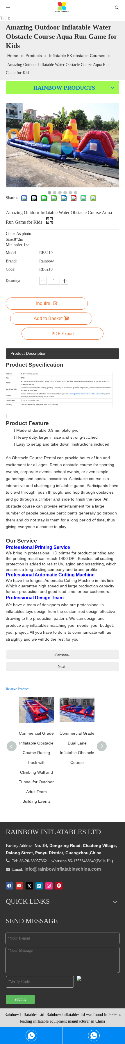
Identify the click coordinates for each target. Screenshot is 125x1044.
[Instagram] (49, 886)
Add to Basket (48, 318)
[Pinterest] (59, 886)
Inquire (43, 303)
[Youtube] (19, 886)
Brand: (11, 261)
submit (20, 999)
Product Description (28, 353)
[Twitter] (29, 886)
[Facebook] (9, 886)
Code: (10, 269)
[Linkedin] (39, 886)
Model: (11, 253)
